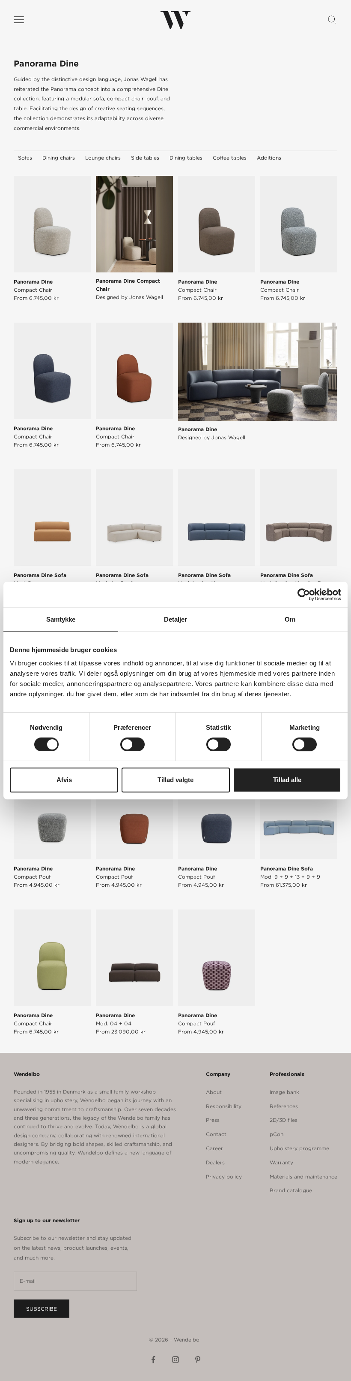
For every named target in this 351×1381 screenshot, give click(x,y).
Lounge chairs (103, 157)
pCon (276, 1134)
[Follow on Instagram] (175, 1359)
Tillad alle (287, 779)
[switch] (132, 744)
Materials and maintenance (303, 1176)
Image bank (284, 1092)
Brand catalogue (291, 1190)
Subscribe (41, 1308)
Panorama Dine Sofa (40, 579)
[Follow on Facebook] (153, 1359)
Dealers (215, 1162)
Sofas (25, 157)
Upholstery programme (299, 1148)
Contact (216, 1134)
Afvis (64, 779)
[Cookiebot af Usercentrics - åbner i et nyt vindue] (303, 594)
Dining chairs (58, 157)
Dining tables (186, 157)
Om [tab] (290, 619)
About (214, 1092)
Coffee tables (230, 157)
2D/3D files (283, 1120)
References (284, 1106)
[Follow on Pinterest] (197, 1359)
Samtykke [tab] (61, 619)
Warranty (281, 1162)
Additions (269, 157)
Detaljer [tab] (175, 619)
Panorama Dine (33, 286)
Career (214, 1148)
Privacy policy (224, 1176)
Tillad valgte (175, 779)
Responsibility (223, 1106)
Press (213, 1120)
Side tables (145, 157)
